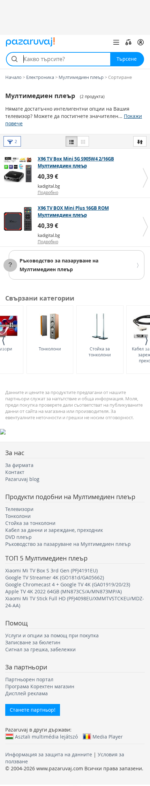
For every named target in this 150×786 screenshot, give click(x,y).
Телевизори (19, 509)
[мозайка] (83, 141)
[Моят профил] (140, 42)
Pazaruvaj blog (22, 479)
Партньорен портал (29, 679)
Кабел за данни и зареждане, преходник (54, 530)
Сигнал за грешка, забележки (40, 649)
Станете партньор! (32, 709)
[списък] (71, 141)
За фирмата (19, 465)
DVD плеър (18, 537)
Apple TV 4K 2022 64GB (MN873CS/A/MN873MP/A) (63, 591)
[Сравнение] (128, 42)
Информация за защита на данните (48, 754)
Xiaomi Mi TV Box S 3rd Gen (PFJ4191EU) (51, 570)
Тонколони (50, 348)
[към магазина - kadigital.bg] (20, 170)
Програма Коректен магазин (39, 686)
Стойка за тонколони (100, 351)
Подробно (48, 192)
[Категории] (116, 42)
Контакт (14, 472)
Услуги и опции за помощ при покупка (52, 635)
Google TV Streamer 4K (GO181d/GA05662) (54, 577)
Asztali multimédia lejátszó (46, 736)
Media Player (107, 736)
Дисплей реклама (26, 693)
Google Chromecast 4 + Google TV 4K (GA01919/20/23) (67, 584)
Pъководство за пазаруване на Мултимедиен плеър (68, 544)
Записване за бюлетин (32, 642)
